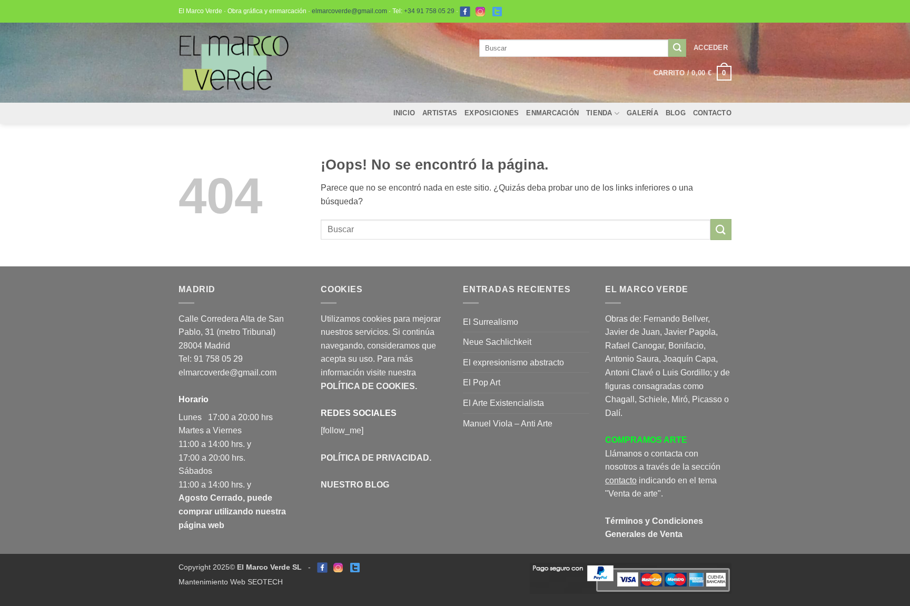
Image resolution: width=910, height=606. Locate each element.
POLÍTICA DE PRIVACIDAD (375, 457)
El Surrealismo (490, 321)
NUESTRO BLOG (355, 484)
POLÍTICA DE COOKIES (368, 386)
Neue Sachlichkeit (497, 341)
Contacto (712, 113)
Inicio (404, 113)
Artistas (439, 113)
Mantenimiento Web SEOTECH (231, 582)
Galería (642, 113)
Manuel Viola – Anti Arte (507, 423)
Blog (676, 113)
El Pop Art (481, 382)
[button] (711, 47)
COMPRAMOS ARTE (646, 439)
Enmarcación (552, 113)
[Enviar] (677, 48)
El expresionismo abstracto (513, 362)
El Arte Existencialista (503, 403)
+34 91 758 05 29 (429, 11)
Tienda (599, 113)
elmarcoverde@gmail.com (349, 11)
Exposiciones (491, 113)
